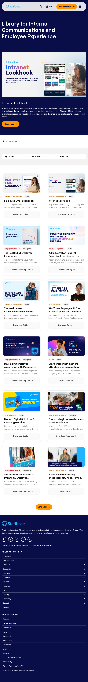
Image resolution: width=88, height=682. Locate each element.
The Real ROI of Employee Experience (18, 255)
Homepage (7, 556)
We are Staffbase (9, 623)
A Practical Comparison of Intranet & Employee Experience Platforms (19, 477)
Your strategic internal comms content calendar (66, 421)
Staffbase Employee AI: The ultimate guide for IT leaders (64, 310)
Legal (5, 649)
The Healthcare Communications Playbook (19, 310)
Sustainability (7, 636)
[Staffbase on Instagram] (23, 539)
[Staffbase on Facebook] (17, 539)
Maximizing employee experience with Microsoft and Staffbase (19, 366)
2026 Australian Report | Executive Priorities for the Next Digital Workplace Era (63, 255)
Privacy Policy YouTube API (13, 666)
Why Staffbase (8, 560)
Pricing (5, 590)
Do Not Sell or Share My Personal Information (20, 670)
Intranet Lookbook (15, 103)
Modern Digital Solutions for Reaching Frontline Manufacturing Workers (20, 421)
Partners (6, 607)
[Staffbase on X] (10, 539)
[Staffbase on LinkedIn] (4, 539)
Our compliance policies (12, 657)
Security (6, 653)
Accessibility (7, 662)
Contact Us (7, 628)
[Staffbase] (13, 6)
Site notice (7, 645)
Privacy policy (8, 640)
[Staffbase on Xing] (30, 539)
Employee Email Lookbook (18, 201)
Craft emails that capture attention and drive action (63, 365)
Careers (6, 619)
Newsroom (7, 632)
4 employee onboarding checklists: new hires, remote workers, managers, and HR (65, 477)
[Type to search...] (40, 6)
